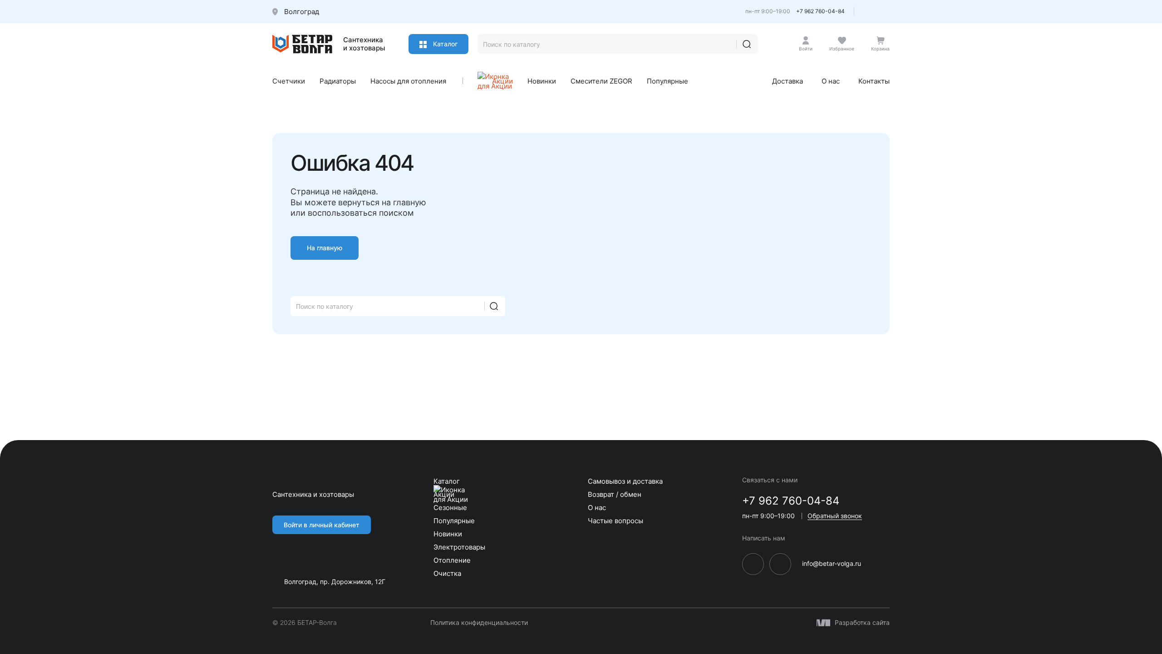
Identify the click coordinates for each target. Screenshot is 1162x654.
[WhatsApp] (885, 13)
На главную (324, 248)
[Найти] (747, 44)
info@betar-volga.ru (831, 563)
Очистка (447, 573)
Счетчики (288, 81)
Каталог (444, 44)
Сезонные (450, 507)
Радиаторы (338, 81)
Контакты (874, 81)
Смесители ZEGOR (601, 81)
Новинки (541, 81)
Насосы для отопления (408, 81)
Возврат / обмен (614, 494)
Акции (502, 81)
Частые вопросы (615, 520)
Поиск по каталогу (324, 306)
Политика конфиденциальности (479, 622)
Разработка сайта (862, 622)
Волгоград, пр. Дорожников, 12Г (334, 581)
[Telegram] (869, 13)
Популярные (667, 81)
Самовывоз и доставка (625, 481)
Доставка (787, 81)
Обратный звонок (834, 516)
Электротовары (459, 547)
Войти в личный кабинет (321, 525)
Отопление (452, 560)
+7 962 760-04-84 (820, 11)
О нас (831, 81)
